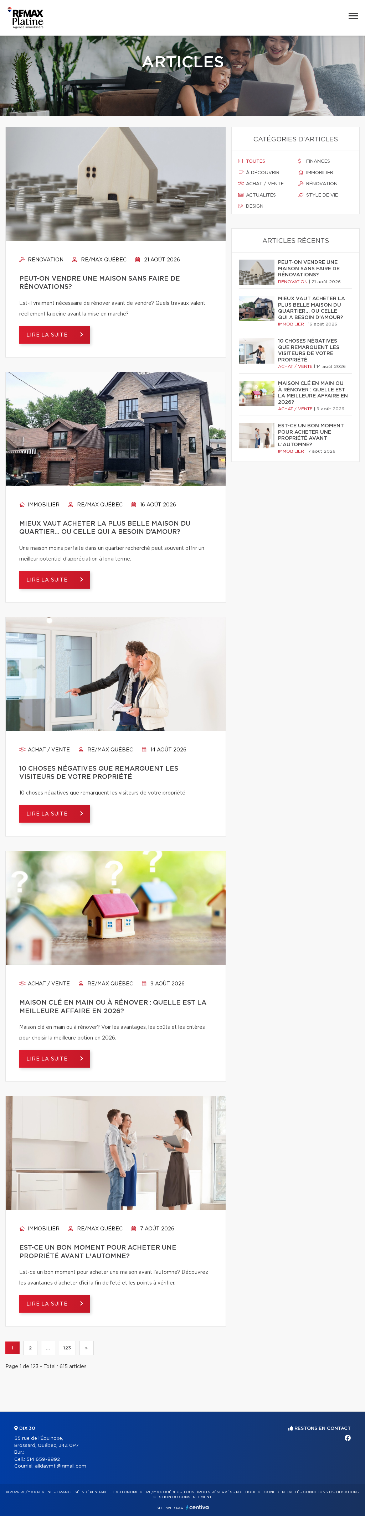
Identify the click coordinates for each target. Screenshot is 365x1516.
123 (67, 1348)
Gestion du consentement (182, 1497)
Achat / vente (48, 749)
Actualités (260, 195)
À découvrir (262, 173)
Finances (317, 161)
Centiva (197, 1507)
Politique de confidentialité (267, 1492)
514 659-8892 (43, 1459)
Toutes (255, 161)
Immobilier (43, 504)
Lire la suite (48, 335)
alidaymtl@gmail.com (60, 1466)
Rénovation (44, 259)
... (48, 1348)
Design (254, 206)
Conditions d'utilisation (330, 1492)
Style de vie (321, 195)
